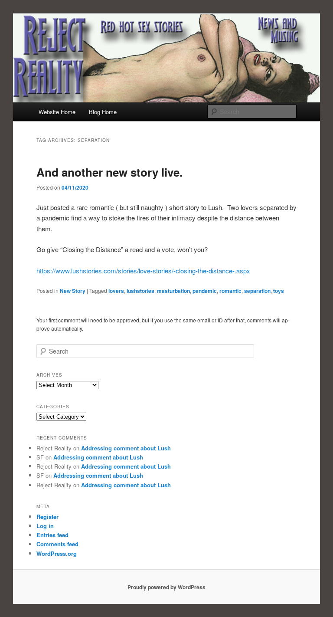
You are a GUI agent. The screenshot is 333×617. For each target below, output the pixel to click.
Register (47, 516)
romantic (230, 291)
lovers (116, 291)
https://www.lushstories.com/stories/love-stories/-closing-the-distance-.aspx (143, 270)
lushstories (140, 291)
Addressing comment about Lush (126, 448)
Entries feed (52, 535)
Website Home (57, 112)
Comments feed (57, 544)
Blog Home (103, 112)
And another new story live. (109, 172)
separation (257, 291)
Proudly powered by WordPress (166, 587)
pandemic (205, 291)
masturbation (173, 291)
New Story (72, 291)
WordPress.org (56, 553)
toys (278, 291)
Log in (45, 526)
